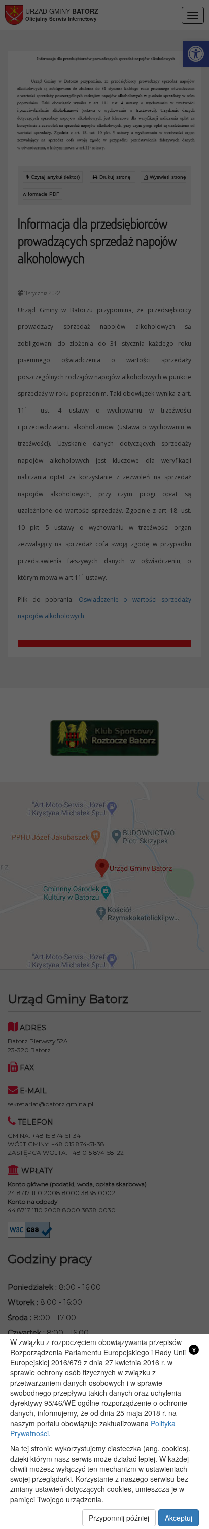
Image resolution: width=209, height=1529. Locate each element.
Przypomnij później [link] (119, 1518)
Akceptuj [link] (178, 1518)
